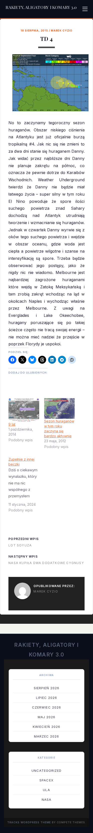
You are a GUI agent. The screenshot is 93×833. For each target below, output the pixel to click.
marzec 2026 (46, 736)
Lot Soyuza (20, 545)
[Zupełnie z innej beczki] (26, 486)
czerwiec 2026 (46, 707)
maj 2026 (46, 717)
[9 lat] (23, 410)
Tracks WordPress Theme (29, 822)
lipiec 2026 (46, 698)
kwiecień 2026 (46, 727)
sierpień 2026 (47, 688)
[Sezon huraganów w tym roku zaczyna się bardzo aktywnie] (59, 408)
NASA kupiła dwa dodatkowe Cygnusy (46, 563)
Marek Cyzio (61, 30)
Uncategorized (46, 771)
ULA (46, 790)
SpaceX (46, 780)
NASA (46, 800)
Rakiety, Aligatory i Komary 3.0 (41, 7)
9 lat (11, 424)
